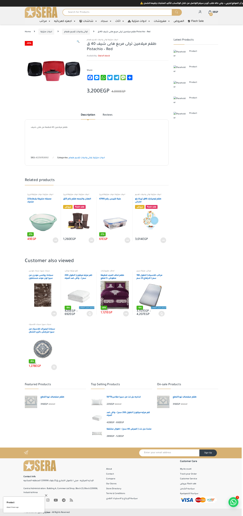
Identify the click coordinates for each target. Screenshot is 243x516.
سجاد (104, 21)
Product (10, 502)
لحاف (112, 271)
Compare (110, 478)
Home (28, 31)
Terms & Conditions (115, 493)
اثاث (118, 21)
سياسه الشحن (187, 488)
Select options (90, 313)
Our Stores (111, 483)
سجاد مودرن (34, 271)
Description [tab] (88, 115)
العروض (179, 21)
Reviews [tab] (108, 115)
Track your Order (188, 474)
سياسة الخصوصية (189, 493)
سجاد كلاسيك (35, 324)
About (109, 469)
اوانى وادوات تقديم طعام (76, 31)
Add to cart (54, 367)
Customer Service (188, 478)
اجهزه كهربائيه (63, 21)
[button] (78, 42)
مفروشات (160, 21)
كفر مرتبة (74, 271)
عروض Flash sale (188, 483)
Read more (55, 240)
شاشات (88, 21)
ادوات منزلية (139, 21)
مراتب (43, 21)
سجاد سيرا (45, 271)
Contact (110, 474)
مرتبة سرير (141, 271)
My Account (186, 469)
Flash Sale (197, 21)
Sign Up (208, 453)
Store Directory (113, 488)
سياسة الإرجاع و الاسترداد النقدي (122, 498)
